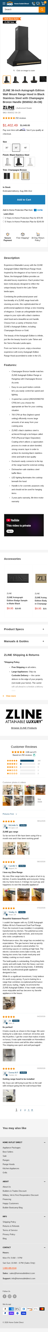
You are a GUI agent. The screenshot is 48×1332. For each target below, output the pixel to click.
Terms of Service (10, 1230)
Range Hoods (9, 1164)
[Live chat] (38, 3)
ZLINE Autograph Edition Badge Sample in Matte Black (17, 600)
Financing (7, 1199)
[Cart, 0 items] (43, 3)
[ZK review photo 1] (9, 1055)
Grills (5, 1172)
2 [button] (20, 1110)
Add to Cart (24, 199)
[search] (21, 10)
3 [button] (24, 1110)
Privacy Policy (9, 1234)
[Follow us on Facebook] (4, 1296)
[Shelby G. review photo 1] (9, 1003)
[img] (9, 821)
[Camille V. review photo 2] (23, 894)
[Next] (44, 46)
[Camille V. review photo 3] (37, 894)
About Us (7, 1187)
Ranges (6, 1160)
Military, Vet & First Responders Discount (20, 1195)
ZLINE (9, 593)
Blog (5, 1238)
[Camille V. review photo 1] (9, 894)
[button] (9, 118)
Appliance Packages (12, 1147)
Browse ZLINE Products (24, 728)
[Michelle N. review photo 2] (23, 848)
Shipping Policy (9, 1222)
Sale (5, 1156)
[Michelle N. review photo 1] (9, 848)
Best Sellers (8, 1152)
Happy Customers (11, 1203)
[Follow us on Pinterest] (15, 1296)
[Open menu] (4, 3)
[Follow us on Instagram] (9, 1296)
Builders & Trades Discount (14, 1191)
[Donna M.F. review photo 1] (9, 1095)
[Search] (42, 10)
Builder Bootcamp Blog (13, 1207)
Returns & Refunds (11, 1226)
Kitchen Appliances (11, 1168)
